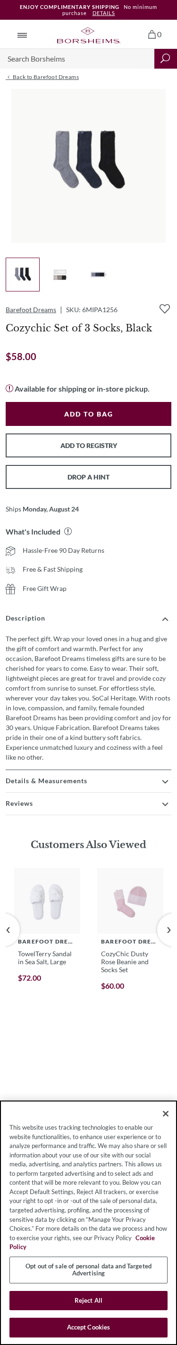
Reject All (88, 1300)
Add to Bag (88, 414)
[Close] (165, 1113)
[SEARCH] (165, 59)
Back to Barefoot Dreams (45, 76)
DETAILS (104, 13)
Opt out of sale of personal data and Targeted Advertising (88, 1269)
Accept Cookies (88, 1327)
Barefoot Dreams (31, 310)
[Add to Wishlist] (164, 308)
